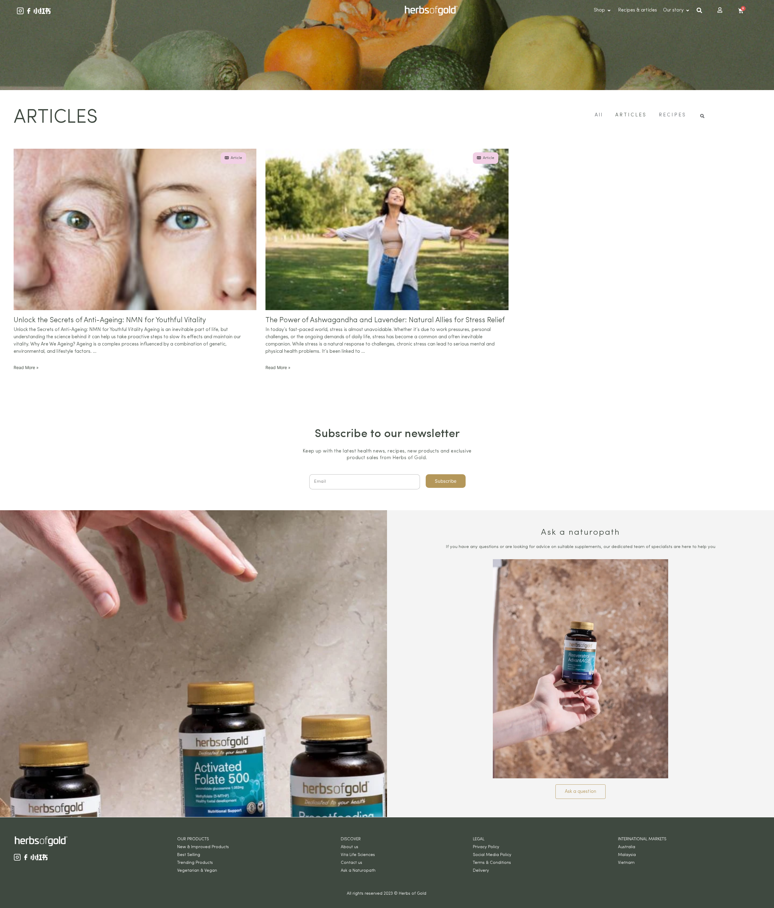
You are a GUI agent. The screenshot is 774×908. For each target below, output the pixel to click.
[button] (580, 791)
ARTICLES (631, 115)
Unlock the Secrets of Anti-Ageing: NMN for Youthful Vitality (110, 320)
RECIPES (672, 115)
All (599, 115)
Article (236, 158)
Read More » (26, 367)
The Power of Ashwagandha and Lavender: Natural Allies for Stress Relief (385, 320)
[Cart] (740, 11)
